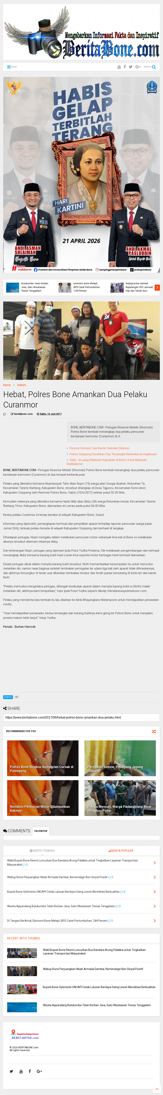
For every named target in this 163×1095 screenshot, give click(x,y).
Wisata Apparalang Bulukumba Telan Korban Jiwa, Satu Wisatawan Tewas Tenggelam (34, 285)
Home (7, 385)
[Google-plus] (138, 66)
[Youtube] (119, 66)
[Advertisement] (81, 661)
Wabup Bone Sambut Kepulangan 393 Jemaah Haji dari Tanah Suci (139, 287)
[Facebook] (125, 66)
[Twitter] (131, 66)
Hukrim (21, 385)
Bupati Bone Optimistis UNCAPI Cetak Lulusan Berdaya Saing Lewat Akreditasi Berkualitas (99, 987)
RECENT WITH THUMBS (23, 938)
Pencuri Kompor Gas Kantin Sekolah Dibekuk (99, 448)
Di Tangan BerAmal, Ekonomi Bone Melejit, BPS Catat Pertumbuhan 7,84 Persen (87, 285)
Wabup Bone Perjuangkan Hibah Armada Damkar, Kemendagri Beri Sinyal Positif (93, 969)
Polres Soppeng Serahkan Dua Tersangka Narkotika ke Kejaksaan (113, 454)
